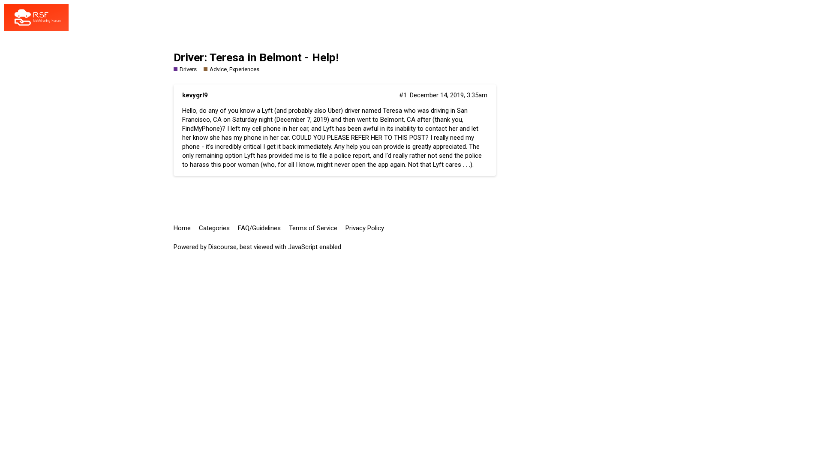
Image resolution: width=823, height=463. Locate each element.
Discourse (222, 247)
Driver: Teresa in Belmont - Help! (256, 57)
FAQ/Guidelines (259, 228)
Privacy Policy (364, 228)
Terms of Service (313, 228)
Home (182, 228)
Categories (214, 228)
